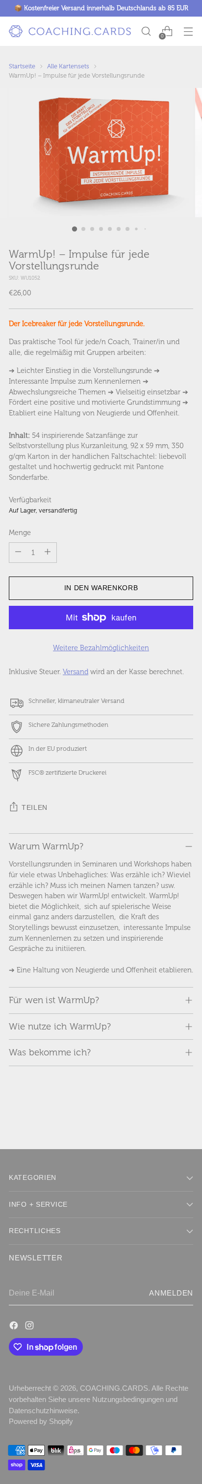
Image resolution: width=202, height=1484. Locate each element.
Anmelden (171, 1293)
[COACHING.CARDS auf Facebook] (15, 1326)
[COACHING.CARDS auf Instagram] (30, 1326)
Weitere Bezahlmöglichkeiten (101, 647)
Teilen (35, 807)
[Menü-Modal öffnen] (188, 31)
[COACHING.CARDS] (70, 31)
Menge (20, 532)
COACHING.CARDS (114, 1388)
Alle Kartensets (68, 66)
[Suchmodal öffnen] (146, 31)
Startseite (22, 66)
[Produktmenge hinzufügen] (47, 552)
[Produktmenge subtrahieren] (18, 552)
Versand (75, 671)
